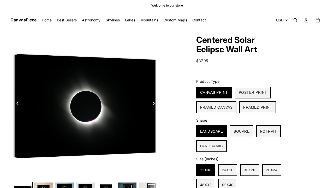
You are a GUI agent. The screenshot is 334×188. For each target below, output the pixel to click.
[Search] (295, 20)
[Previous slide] (16, 104)
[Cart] (318, 20)
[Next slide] (155, 104)
